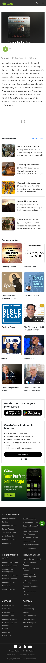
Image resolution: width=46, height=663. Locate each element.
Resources (6, 632)
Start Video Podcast (30, 522)
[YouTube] (30, 647)
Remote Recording (9, 540)
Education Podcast (30, 548)
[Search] (37, 3)
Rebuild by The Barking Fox (20, 42)
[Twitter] (20, 647)
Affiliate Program (29, 623)
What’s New (6, 609)
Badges (5, 629)
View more (8, 105)
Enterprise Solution (9, 525)
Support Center (8, 605)
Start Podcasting (29, 519)
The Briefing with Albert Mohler (11, 388)
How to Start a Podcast (32, 559)
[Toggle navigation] (43, 3)
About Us (26, 605)
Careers (26, 612)
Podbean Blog (28, 609)
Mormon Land (30, 266)
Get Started (23, 454)
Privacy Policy (14, 651)
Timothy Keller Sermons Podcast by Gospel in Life (34, 389)
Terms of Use (11, 655)
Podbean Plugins (8, 582)
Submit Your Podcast (10, 575)
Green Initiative (29, 619)
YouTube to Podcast (31, 545)
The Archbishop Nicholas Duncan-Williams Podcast (8, 297)
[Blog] (25, 646)
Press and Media (29, 616)
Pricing (5, 522)
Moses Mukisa (30, 359)
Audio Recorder (8, 536)
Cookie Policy (28, 651)
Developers (6, 636)
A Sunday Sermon (8, 266)
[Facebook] (15, 646)
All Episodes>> (38, 138)
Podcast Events (8, 616)
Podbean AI (6, 543)
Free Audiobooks (8, 586)
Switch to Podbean (9, 579)
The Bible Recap (8, 327)
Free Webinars (7, 612)
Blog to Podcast (29, 541)
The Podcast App (9, 532)
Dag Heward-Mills (31, 295)
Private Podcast (8, 529)
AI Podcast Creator (30, 538)
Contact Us (27, 626)
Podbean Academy (9, 619)
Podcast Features (9, 518)
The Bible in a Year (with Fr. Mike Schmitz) (34, 328)
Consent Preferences (28, 655)
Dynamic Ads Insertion (11, 566)
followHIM (5, 359)
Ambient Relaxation (9, 589)
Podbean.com (31, 659)
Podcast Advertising (10, 562)
